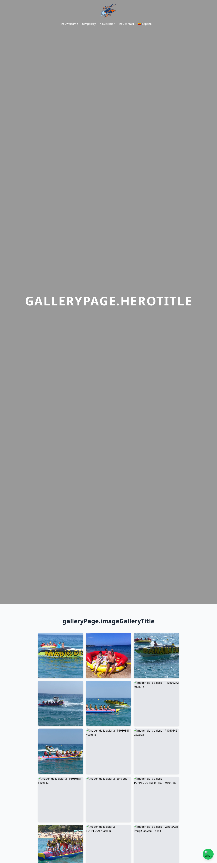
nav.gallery (89, 24)
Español (147, 24)
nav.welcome (69, 24)
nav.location (107, 24)
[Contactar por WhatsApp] (208, 854)
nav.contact (126, 24)
